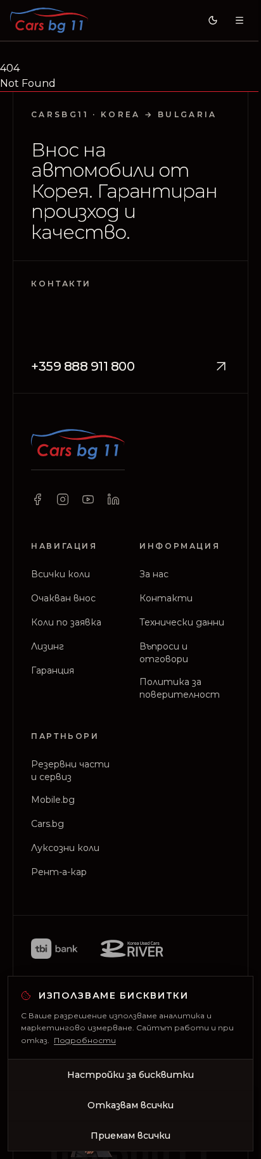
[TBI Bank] (54, 948)
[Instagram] (62, 499)
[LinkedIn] (113, 499)
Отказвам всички (130, 1105)
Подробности (85, 1040)
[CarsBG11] (49, 20)
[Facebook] (37, 499)
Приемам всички (130, 1135)
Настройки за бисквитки (130, 1074)
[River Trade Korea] (131, 948)
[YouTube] (88, 499)
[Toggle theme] (212, 20)
